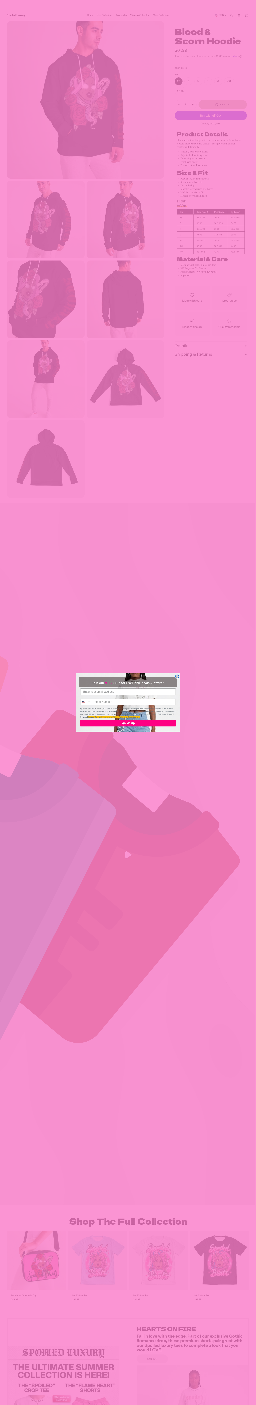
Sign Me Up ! (128, 723)
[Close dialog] (177, 676)
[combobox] (85, 702)
